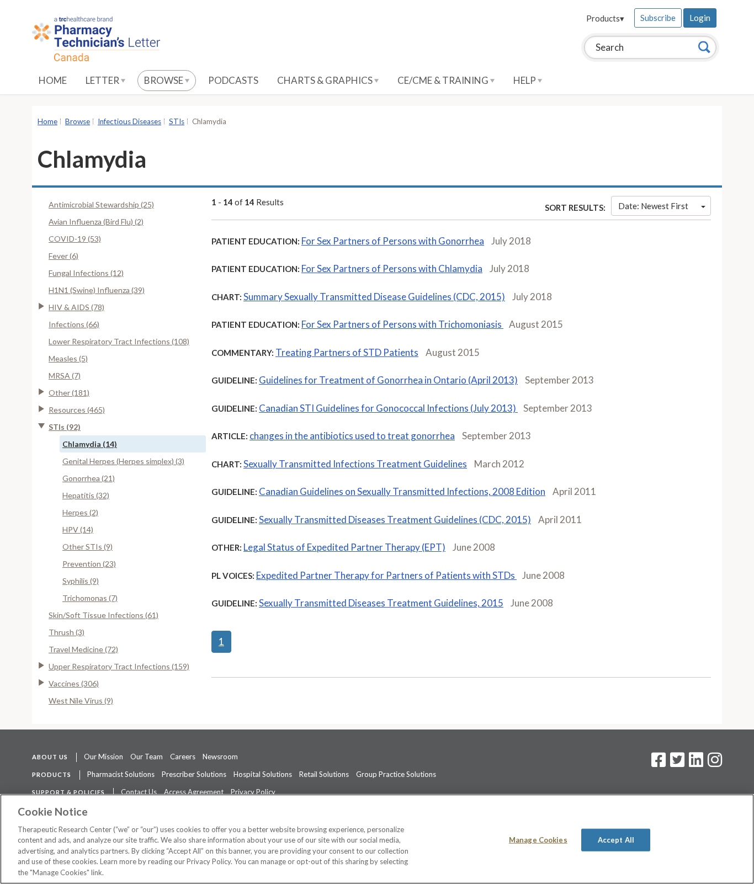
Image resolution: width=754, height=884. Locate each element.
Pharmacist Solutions (121, 774)
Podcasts (233, 80)
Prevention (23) (89, 563)
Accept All (616, 839)
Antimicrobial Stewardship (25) (101, 204)
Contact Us (139, 791)
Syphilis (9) (80, 580)
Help (525, 80)
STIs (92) (65, 427)
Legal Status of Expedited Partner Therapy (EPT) (344, 547)
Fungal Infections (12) (86, 273)
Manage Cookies (538, 839)
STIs (176, 121)
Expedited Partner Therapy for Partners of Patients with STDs (386, 575)
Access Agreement (194, 791)
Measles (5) (68, 358)
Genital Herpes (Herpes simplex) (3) (123, 461)
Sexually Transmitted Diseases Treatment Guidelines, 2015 (381, 603)
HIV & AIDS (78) (76, 307)
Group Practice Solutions (396, 774)
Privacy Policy (253, 791)
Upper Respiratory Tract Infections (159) (119, 666)
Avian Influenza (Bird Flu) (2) (96, 221)
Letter (103, 80)
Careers (182, 756)
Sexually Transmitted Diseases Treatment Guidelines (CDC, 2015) (395, 519)
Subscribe (658, 18)
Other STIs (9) (87, 546)
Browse (164, 80)
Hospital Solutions (262, 774)
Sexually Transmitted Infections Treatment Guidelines (355, 464)
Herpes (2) (80, 512)
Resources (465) (77, 409)
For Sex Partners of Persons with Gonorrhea (392, 241)
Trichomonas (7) (90, 598)
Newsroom (220, 756)
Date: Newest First (653, 206)
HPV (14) (77, 529)
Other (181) (69, 392)
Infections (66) (74, 324)
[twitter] (675, 763)
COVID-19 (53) (75, 238)
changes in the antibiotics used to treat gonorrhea (352, 435)
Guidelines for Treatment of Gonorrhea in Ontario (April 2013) (388, 380)
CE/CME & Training (443, 80)
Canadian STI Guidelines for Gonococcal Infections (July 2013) (388, 408)
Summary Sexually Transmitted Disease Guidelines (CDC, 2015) (374, 296)
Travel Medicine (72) (83, 649)
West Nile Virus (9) (81, 700)
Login (699, 18)
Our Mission (103, 756)
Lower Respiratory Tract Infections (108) (119, 341)
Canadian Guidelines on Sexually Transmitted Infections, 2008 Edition (402, 491)
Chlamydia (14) (89, 444)
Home (53, 80)
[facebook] (658, 763)
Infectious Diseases (129, 121)
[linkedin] (696, 763)
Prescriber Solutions (194, 774)
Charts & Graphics (325, 80)
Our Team (146, 756)
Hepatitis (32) (85, 495)
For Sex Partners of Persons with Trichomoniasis (402, 324)
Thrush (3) (66, 632)
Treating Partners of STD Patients (346, 352)
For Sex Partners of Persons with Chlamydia (391, 268)
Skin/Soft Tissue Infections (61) (103, 615)
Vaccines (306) (74, 683)
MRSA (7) (65, 375)
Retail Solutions (324, 774)
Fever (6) (63, 255)
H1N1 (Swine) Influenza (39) (97, 290)
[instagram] (715, 763)
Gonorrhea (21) (88, 478)
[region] (377, 839)
